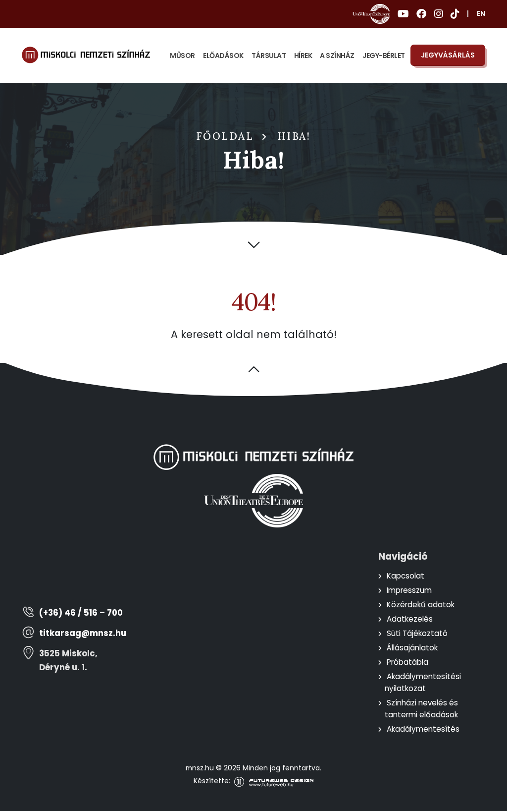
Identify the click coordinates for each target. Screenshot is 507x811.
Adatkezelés (410, 619)
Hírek (303, 55)
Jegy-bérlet (383, 55)
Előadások (223, 55)
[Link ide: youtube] (403, 13)
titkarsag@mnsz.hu (82, 633)
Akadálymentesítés (423, 729)
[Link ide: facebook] (421, 13)
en (481, 13)
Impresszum (409, 590)
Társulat (269, 55)
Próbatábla (407, 662)
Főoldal (225, 136)
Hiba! (294, 136)
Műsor (182, 55)
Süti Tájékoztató (417, 633)
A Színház (337, 55)
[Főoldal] (86, 55)
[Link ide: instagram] (438, 13)
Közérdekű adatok (421, 604)
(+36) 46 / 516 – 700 (81, 613)
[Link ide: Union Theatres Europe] (371, 14)
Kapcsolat (405, 576)
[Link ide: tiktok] (455, 13)
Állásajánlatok (412, 647)
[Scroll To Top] (489, 800)
